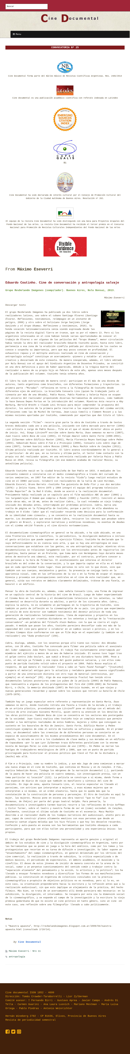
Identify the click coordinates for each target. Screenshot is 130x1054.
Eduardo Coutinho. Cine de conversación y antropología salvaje (62, 283)
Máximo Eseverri (19, 951)
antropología (17, 956)
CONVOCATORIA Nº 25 (65, 47)
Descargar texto (15, 305)
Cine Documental (29, 942)
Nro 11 (36, 951)
